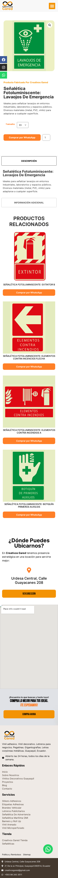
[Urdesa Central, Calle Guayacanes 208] (29, 570)
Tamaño (10, 124)
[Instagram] (3, 67)
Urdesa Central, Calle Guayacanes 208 (29, 580)
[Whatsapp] (3, 75)
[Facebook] (3, 59)
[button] (52, 6)
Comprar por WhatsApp (22, 137)
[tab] (29, 161)
